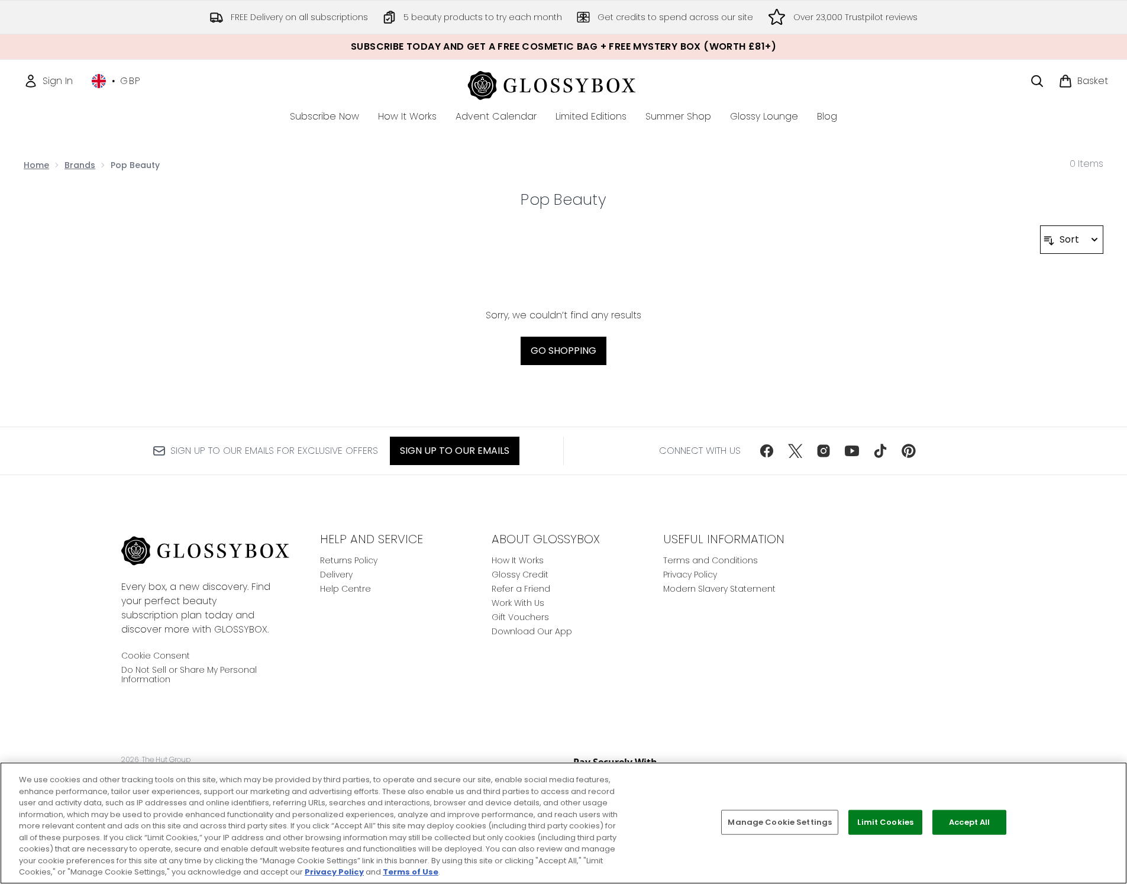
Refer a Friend (521, 589)
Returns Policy (348, 560)
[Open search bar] (1037, 81)
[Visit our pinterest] (909, 451)
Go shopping (563, 350)
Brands (79, 165)
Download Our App (532, 631)
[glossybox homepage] (563, 84)
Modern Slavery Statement (719, 589)
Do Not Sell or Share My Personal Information (189, 674)
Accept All (969, 822)
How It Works (518, 560)
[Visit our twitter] (795, 451)
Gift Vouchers (520, 617)
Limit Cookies (885, 822)
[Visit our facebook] (767, 451)
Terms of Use (410, 871)
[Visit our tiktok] (880, 451)
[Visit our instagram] (823, 451)
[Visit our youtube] (852, 451)
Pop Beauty (563, 199)
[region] (563, 823)
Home (36, 165)
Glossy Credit (520, 574)
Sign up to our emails (454, 450)
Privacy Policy (690, 574)
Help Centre (345, 589)
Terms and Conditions (710, 560)
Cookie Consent (155, 655)
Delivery (336, 574)
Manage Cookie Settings (780, 822)
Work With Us (518, 603)
